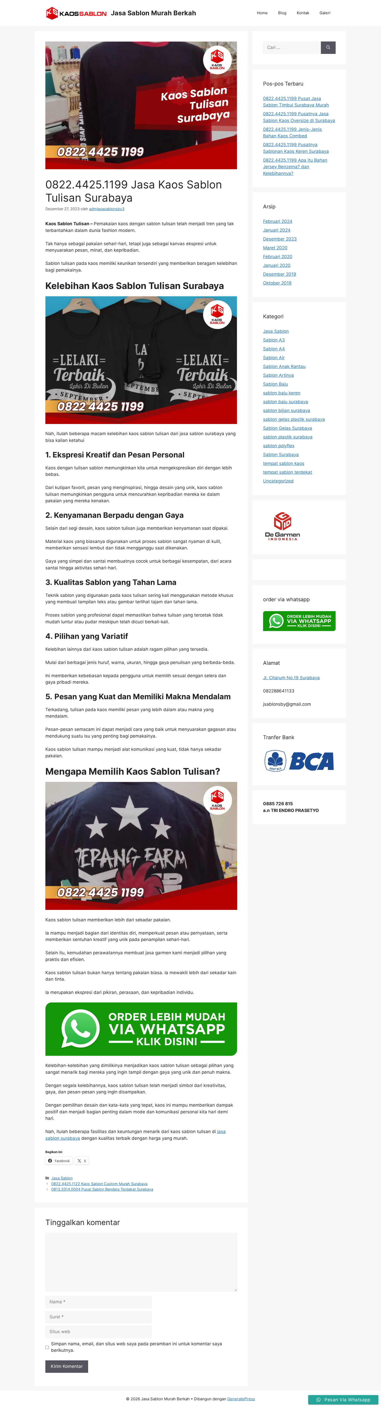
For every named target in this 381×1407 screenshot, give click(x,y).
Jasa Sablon (62, 1178)
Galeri (325, 12)
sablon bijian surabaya (286, 410)
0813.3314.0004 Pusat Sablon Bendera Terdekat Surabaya (102, 1189)
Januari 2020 (277, 265)
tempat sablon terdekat (287, 472)
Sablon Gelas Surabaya (287, 428)
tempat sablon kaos (283, 463)
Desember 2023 (280, 239)
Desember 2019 (279, 274)
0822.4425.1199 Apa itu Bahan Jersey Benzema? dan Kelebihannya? (295, 167)
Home (262, 12)
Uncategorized (278, 481)
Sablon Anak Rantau (284, 366)
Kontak (303, 12)
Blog (282, 12)
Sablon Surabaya (281, 454)
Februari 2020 (277, 256)
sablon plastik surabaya (288, 437)
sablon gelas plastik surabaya (294, 419)
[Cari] (328, 47)
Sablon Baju (275, 384)
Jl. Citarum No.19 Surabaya (291, 677)
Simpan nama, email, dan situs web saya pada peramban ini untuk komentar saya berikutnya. (136, 1347)
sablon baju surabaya (285, 401)
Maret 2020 (275, 247)
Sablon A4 (274, 348)
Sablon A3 (274, 340)
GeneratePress (241, 1398)
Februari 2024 (277, 221)
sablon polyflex (278, 445)
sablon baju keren (281, 392)
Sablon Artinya (278, 375)
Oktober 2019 (277, 283)
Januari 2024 (277, 230)
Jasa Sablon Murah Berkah (153, 13)
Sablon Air (274, 357)
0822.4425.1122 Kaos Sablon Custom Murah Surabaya (99, 1184)
